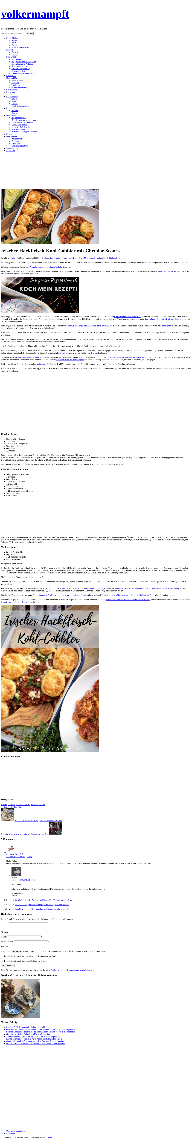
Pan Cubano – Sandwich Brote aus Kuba (162, 319)
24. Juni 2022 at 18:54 (20, 880)
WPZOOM (47, 1138)
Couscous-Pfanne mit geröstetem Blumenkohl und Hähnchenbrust (134, 357)
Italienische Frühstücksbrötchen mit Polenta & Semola (128, 600)
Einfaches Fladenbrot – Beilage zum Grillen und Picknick (38, 820)
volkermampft (35, 14)
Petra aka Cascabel (14, 854)
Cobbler (41, 364)
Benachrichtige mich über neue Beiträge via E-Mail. (25, 961)
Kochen (14, 54)
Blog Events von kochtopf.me (23, 61)
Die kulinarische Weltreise (22, 64)
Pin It (16, 807)
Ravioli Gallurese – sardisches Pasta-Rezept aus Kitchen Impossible (34, 1039)
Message (4, 932)
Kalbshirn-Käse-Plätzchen (28, 357)
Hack (70, 258)
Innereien (61, 353)
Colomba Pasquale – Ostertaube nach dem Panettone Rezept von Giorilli (36, 1041)
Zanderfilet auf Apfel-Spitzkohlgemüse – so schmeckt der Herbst (59, 595)
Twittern (4, 807)
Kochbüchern (166, 326)
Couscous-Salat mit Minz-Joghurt (70, 360)
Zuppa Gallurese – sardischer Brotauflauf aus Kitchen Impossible (33, 1036)
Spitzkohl (41, 804)
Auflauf (4, 804)
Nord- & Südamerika (20, 47)
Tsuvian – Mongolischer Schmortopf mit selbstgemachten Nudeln (42, 904)
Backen (14, 52)
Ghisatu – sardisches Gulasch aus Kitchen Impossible (28, 1034)
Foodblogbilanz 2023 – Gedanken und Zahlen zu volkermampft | (42, 909)
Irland (75, 258)
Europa (14, 45)
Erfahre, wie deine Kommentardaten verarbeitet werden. (74, 970)
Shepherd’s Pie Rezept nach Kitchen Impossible (26, 1027)
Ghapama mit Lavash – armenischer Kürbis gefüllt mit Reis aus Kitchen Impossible (40, 1029)
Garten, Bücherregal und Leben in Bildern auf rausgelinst (90, 326)
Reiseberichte (17, 80)
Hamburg (15, 83)
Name (3, 937)
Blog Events (11, 57)
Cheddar (11, 804)
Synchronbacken (18, 71)
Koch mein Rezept (165, 271)
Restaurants (11, 76)
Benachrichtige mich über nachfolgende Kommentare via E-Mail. (31, 956)
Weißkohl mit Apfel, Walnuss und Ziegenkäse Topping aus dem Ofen (43, 900)
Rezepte (9, 50)
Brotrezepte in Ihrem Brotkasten (127, 316)
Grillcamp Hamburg (19, 87)
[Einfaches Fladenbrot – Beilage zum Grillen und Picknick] (7, 820)
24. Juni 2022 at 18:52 (15, 856)
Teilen (11, 807)
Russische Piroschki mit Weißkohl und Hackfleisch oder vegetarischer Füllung (147, 588)
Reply (29, 856)
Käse (28, 804)
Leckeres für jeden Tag (20, 68)
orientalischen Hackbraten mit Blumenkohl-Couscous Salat (129, 595)
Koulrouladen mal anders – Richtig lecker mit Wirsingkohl (84, 588)
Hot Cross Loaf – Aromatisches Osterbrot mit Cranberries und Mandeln (35, 1043)
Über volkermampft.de (15, 1131)
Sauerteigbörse (12, 90)
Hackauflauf (21, 804)
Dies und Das (12, 78)
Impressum (10, 92)
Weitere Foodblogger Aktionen (24, 73)
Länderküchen (12, 38)
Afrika (14, 40)
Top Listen (15, 85)
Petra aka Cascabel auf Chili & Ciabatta (46, 267)
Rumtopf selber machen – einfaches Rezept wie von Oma (24, 834)
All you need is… (18, 59)
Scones (34, 804)
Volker (13, 258)
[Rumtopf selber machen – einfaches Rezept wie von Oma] (55, 834)
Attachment (6, 951)
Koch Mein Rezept (19, 66)
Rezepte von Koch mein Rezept (14, 602)
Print (21, 807)
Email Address (7, 941)
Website (4, 946)
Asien (13, 43)
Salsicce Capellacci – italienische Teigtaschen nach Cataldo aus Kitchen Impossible (40, 1032)
